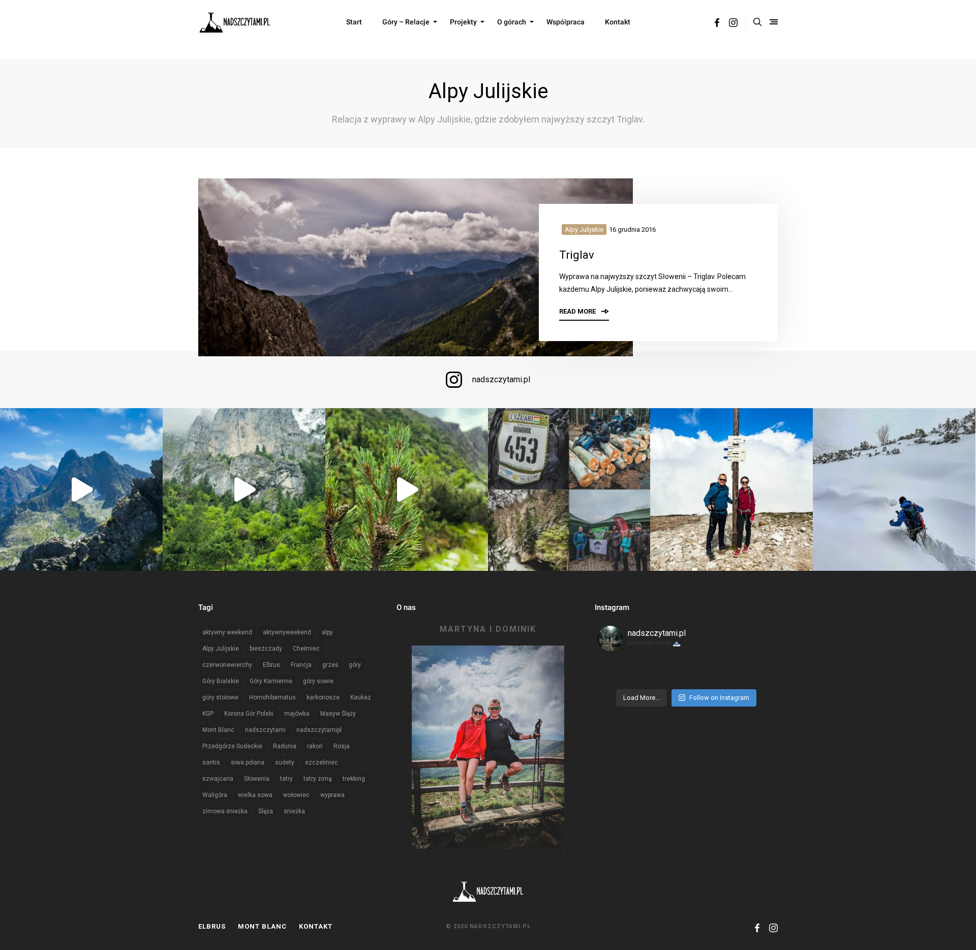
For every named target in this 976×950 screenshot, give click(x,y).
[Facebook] (717, 24)
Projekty (463, 22)
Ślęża (265, 811)
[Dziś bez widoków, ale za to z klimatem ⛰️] (244, 489)
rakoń (315, 746)
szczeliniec (321, 762)
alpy (327, 632)
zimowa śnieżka (225, 811)
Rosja (341, 746)
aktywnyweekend (287, 632)
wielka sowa (255, 795)
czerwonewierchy (227, 664)
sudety (284, 762)
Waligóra (214, 795)
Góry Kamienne (271, 681)
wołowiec (296, 795)
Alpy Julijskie (584, 229)
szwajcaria (217, 778)
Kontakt (617, 22)
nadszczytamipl (319, 729)
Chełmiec (306, 648)
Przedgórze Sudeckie (232, 746)
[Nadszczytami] (234, 22)
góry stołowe (220, 697)
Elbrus (271, 664)
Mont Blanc (218, 729)
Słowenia (256, 778)
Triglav (576, 255)
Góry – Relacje (406, 22)
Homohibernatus (272, 697)
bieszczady (266, 648)
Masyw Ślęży (338, 713)
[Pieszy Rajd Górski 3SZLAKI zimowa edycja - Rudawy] (569, 489)
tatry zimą (317, 778)
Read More (578, 311)
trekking (354, 778)
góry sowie (318, 681)
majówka (297, 713)
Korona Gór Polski (248, 713)
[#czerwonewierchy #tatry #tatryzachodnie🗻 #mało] (731, 489)
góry (355, 664)
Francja (301, 664)
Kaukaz (360, 697)
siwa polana (247, 762)
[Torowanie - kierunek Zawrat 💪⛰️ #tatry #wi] (894, 489)
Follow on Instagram (719, 697)
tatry (286, 778)
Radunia (284, 746)
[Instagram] (733, 24)
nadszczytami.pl (501, 379)
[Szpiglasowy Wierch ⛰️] (81, 489)
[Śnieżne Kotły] (406, 489)
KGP (208, 713)
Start (354, 22)
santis (211, 762)
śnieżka (294, 811)
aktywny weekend (227, 632)
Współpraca (565, 22)
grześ (330, 664)
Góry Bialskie (220, 681)
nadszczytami (265, 729)
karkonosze (323, 697)
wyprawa (332, 795)
